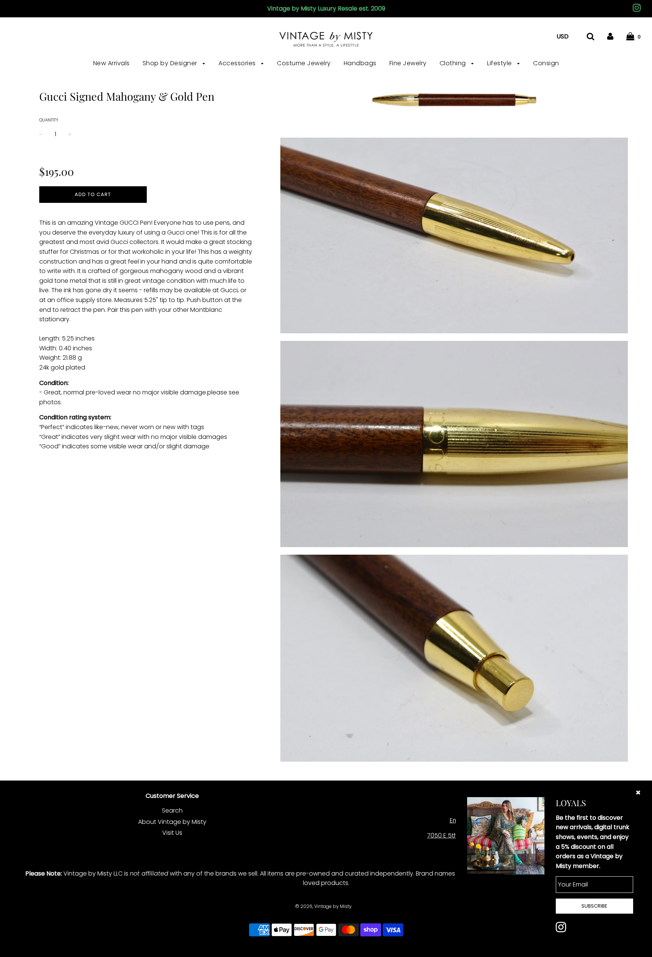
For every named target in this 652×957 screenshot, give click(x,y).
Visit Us (172, 832)
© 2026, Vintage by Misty (323, 906)
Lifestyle (500, 63)
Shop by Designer (171, 63)
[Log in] (610, 36)
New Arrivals (111, 63)
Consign (546, 63)
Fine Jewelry (408, 63)
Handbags (360, 63)
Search (172, 810)
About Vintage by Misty (172, 821)
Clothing (454, 63)
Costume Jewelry (304, 63)
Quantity (48, 120)
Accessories (237, 63)
